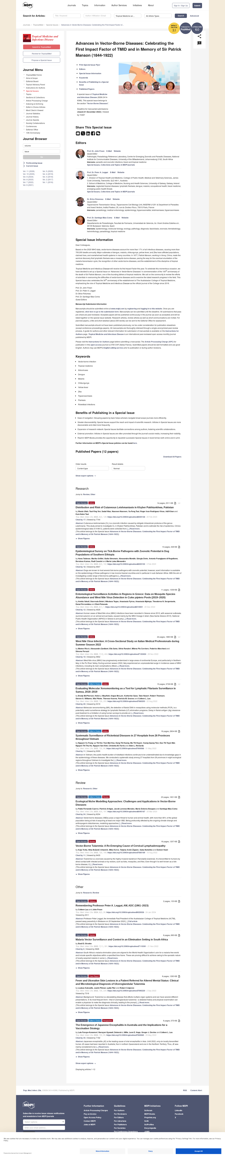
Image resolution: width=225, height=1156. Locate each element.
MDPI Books (149, 1114)
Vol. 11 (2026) (29, 171)
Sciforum (148, 1110)
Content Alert (196, 1090)
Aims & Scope (32, 78)
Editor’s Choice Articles (35, 107)
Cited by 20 (80, 704)
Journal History (32, 116)
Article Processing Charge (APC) (159, 341)
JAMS (147, 1131)
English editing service (113, 347)
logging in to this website (151, 308)
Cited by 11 (80, 751)
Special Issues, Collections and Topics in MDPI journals (111, 164)
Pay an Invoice (90, 1114)
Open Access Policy (92, 1117)
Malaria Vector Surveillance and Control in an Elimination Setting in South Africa (122, 939)
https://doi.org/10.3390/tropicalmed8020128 (126, 516)
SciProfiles (149, 1124)
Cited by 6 (80, 949)
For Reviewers (120, 1114)
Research (87, 788)
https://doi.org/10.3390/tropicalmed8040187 (126, 811)
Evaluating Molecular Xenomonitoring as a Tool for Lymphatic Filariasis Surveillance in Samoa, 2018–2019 (126, 690)
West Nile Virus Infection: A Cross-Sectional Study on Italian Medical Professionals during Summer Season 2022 (127, 643)
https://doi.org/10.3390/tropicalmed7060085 (125, 1035)
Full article (132, 921)
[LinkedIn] (88, 134)
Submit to (41, 47)
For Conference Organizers (126, 1131)
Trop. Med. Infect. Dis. (32, 1090)
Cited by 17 (80, 519)
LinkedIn (178, 1110)
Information (99, 5)
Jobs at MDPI (89, 1124)
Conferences (31, 126)
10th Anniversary (33, 132)
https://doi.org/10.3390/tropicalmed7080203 (126, 701)
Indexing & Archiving (34, 103)
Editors (82, 69)
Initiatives (137, 5)
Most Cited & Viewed (34, 110)
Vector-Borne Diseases (97, 103)
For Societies (120, 1128)
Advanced (194, 15)
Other (92, 494)
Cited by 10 (80, 656)
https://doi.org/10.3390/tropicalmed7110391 (127, 946)
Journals (72, 5)
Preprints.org (150, 1117)
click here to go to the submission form (102, 311)
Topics (85, 5)
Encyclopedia (150, 1128)
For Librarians (120, 1121)
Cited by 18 (80, 566)
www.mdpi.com (117, 308)
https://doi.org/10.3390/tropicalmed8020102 (126, 564)
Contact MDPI (90, 1121)
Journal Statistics (33, 113)
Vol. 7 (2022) (28, 182)
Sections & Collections (35, 97)
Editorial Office (32, 129)
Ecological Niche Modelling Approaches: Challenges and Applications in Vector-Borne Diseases (126, 803)
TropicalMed (38, 24)
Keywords (83, 77)
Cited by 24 (80, 814)
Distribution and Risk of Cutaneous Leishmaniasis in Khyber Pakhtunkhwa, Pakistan (125, 507)
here (135, 443)
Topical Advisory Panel (35, 84)
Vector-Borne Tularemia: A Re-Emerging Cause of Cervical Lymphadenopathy (120, 846)
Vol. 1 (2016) (48, 182)
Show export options (86, 475)
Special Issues (52, 24)
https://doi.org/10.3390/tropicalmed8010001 (124, 606)
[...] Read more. (133, 528)
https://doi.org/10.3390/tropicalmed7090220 (126, 990)
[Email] (78, 134)
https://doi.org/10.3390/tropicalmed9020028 (125, 912)
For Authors (119, 1110)
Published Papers (86, 89)
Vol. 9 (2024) (28, 176)
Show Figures (83, 538)
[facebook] (93, 134)
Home (34, 75)
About (151, 5)
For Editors (119, 1117)
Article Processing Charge (37, 100)
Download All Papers (172, 456)
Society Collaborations (35, 123)
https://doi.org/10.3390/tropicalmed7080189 (126, 852)
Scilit (146, 1121)
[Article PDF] (175, 503)
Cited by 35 (80, 1037)
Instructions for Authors (35, 87)
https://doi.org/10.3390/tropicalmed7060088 (125, 748)
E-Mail (109, 151)
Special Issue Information (90, 73)
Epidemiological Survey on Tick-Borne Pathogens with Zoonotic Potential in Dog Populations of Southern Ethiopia (122, 553)
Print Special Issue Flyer (89, 64)
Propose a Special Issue (42, 60)
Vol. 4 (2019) (48, 174)
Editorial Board (32, 81)
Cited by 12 (80, 609)
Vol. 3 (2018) (48, 176)
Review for (41, 53)
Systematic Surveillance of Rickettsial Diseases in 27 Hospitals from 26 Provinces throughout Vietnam (123, 737)
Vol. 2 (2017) (48, 179)
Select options (31, 1121)
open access (96, 344)
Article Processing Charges (96, 1110)
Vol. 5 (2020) (48, 171)
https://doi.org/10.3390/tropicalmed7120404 (127, 654)
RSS (185, 1090)
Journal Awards (32, 120)
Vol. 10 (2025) (29, 174)
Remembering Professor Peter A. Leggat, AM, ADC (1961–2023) (112, 905)
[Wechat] (98, 134)
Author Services (119, 5)
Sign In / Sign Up (181, 5)
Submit (197, 5)
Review (86, 494)
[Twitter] (83, 134)
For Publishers (120, 1124)
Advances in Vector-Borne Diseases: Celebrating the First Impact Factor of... (92, 24)
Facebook (179, 1114)
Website (117, 151)
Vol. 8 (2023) (28, 179)
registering (132, 308)
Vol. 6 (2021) (28, 185)
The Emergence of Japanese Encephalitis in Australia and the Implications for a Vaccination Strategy (121, 1027)
